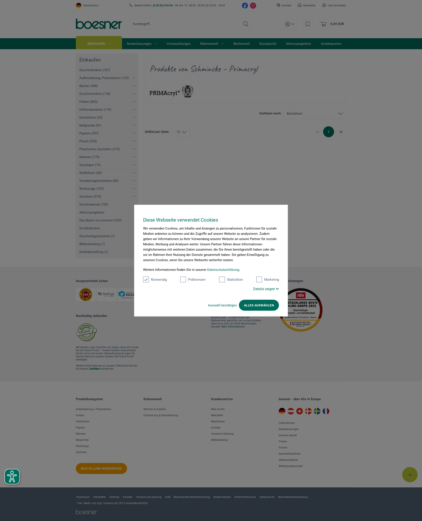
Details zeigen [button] (264, 289)
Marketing (271, 280)
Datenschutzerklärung (223, 270)
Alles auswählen (259, 305)
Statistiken (235, 280)
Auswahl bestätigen (222, 305)
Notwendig (159, 280)
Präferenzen (197, 280)
